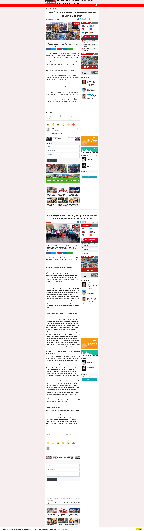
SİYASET (77, 3)
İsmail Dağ (58, 116)
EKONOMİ (66, 3)
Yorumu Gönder (52, 160)
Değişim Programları (91, 90)
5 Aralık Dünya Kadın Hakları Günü (52, 434)
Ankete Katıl (90, 144)
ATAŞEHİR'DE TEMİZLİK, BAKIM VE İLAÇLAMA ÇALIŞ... (63, 205)
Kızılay (53, 116)
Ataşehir (71, 116)
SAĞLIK (70, 3)
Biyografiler (47, 5)
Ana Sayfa (49, 8)
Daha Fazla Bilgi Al (64, 529)
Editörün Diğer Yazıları (55, 130)
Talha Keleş (49, 116)
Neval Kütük (89, 89)
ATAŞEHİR (55, 8)
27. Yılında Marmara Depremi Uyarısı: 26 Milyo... (51, 195)
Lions (75, 116)
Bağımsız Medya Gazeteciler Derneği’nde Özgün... (51, 205)
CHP (61, 434)
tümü (96, 155)
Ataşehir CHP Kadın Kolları (67, 434)
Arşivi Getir (89, 176)
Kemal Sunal (90, 159)
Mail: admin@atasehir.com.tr (57, 133)
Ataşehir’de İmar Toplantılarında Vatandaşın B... (61, 195)
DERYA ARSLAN (90, 94)
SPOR (74, 3)
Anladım (139, 529)
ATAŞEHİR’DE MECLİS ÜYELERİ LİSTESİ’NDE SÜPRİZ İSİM (92, 97)
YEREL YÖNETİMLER (60, 3)
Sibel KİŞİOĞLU (90, 101)
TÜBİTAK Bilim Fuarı (64, 116)
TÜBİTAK (48, 118)
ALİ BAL (88, 80)
